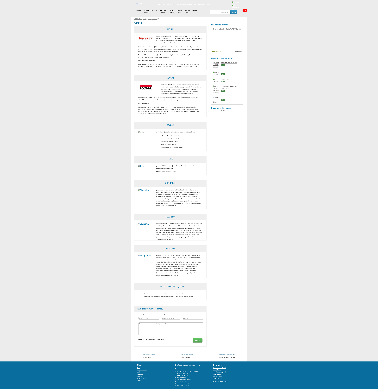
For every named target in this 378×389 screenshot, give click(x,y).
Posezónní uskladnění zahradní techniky (225, 111)
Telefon (185, 315)
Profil (159, 4)
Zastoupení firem (168, 4)
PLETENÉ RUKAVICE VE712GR (229, 63)
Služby (177, 4)
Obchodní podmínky (199, 4)
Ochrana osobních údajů (219, 368)
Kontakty (209, 4)
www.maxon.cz (224, 381)
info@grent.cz (147, 357)
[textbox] (220, 12)
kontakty (191, 296)
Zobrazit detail (237, 51)
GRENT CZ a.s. (138, 19)
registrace (234, 9)
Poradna (189, 4)
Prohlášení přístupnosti (219, 372)
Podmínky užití (217, 370)
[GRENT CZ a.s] (140, 4)
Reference (183, 4)
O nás (144, 19)
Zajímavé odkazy (217, 376)
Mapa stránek (217, 374)
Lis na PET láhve (225, 79)
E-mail (163, 315)
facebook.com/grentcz (227, 357)
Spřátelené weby (217, 378)
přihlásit (234, 7)
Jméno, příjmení (142, 315)
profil (172, 294)
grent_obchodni (185, 357)
